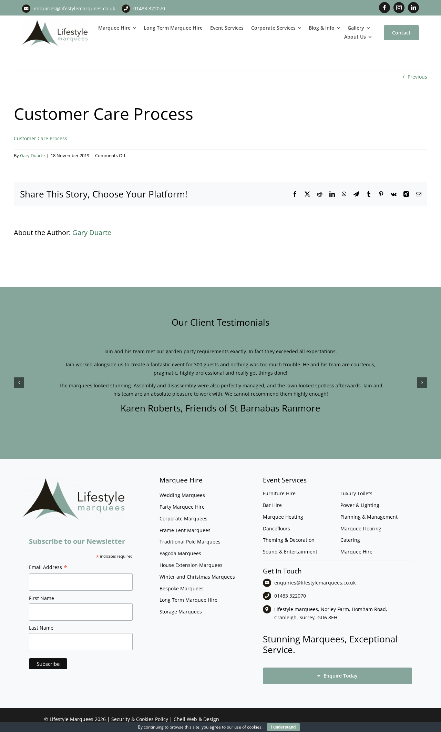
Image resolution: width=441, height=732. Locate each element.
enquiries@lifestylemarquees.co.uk (74, 8)
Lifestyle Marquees (71, 719)
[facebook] (384, 7)
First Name (41, 598)
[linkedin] (413, 7)
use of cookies (247, 727)
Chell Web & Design (196, 719)
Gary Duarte (32, 155)
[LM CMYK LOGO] (55, 21)
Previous (417, 76)
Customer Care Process (40, 138)
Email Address (48, 568)
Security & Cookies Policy (139, 719)
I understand (283, 727)
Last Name (41, 627)
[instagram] (398, 7)
